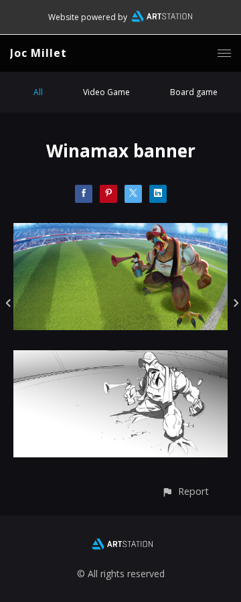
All (38, 92)
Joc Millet (38, 53)
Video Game (106, 92)
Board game (194, 92)
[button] (185, 491)
